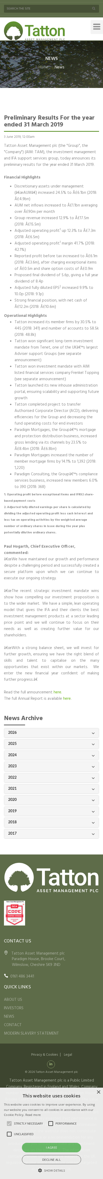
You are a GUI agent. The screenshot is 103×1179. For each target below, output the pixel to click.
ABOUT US (13, 1000)
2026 (12, 733)
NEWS (9, 1016)
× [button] (98, 1092)
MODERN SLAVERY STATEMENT (31, 1033)
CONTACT (13, 1025)
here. (58, 692)
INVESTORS (14, 1008)
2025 (12, 744)
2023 (12, 766)
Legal (68, 1055)
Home (43, 67)
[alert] (51, 1133)
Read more (33, 1115)
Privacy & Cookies (44, 1055)
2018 (12, 822)
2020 (12, 800)
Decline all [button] (51, 1160)
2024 (12, 755)
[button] (51, 1170)
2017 (12, 833)
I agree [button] (51, 1147)
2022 (12, 777)
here (67, 699)
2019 (12, 811)
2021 (12, 789)
